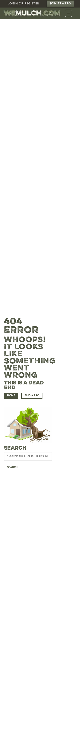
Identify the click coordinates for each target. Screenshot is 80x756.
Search (12, 467)
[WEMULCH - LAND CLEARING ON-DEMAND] (32, 13)
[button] (68, 13)
